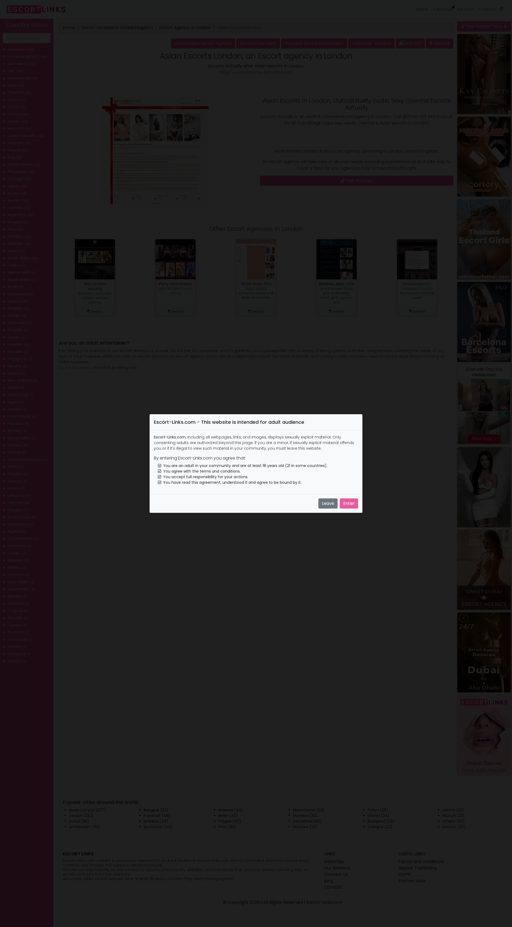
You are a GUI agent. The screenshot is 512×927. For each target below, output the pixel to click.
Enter (349, 503)
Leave (328, 503)
